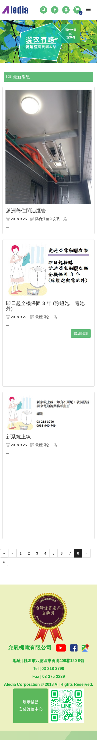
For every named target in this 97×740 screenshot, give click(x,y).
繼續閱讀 (81, 333)
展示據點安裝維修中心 (31, 705)
